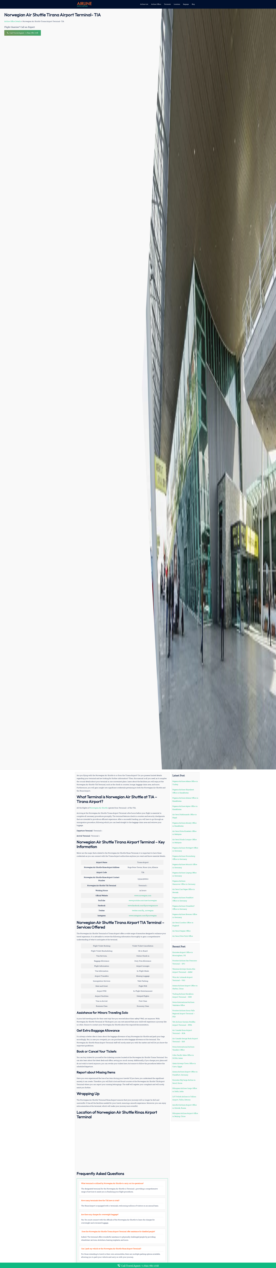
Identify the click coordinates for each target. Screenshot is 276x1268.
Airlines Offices (156, 4)
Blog (193, 4)
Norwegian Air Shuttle (99, 808)
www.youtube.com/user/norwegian (143, 900)
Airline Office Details (12, 21)
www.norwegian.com (142, 895)
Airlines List (144, 4)
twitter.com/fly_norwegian (143, 910)
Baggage (186, 4)
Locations (177, 4)
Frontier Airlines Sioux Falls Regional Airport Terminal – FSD (183, 1013)
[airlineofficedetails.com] (84, 4)
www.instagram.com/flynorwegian (143, 915)
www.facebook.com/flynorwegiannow (143, 905)
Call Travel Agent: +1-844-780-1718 (23, 33)
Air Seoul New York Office (182, 936)
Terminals (167, 4)
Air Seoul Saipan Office (181, 931)
